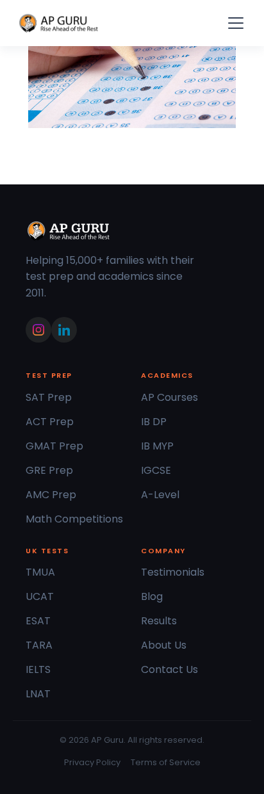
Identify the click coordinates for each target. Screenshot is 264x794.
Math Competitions (74, 519)
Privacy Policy (92, 762)
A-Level (160, 494)
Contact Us (169, 669)
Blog (152, 596)
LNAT (38, 693)
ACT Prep (50, 421)
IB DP (154, 421)
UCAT (40, 596)
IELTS (38, 669)
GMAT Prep (54, 446)
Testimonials (172, 572)
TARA (39, 645)
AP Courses (169, 397)
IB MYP (157, 446)
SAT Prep (49, 397)
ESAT (38, 620)
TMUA (40, 572)
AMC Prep (51, 494)
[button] (233, 23)
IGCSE (156, 470)
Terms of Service (166, 762)
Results (159, 620)
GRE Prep (49, 470)
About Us (163, 645)
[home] (59, 23)
